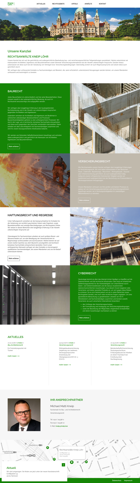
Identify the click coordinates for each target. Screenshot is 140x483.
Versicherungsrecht (66, 345)
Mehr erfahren (14, 146)
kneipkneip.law (62, 426)
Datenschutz (116, 480)
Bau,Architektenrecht (15, 345)
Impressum (128, 480)
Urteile (19, 343)
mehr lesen (12, 356)
